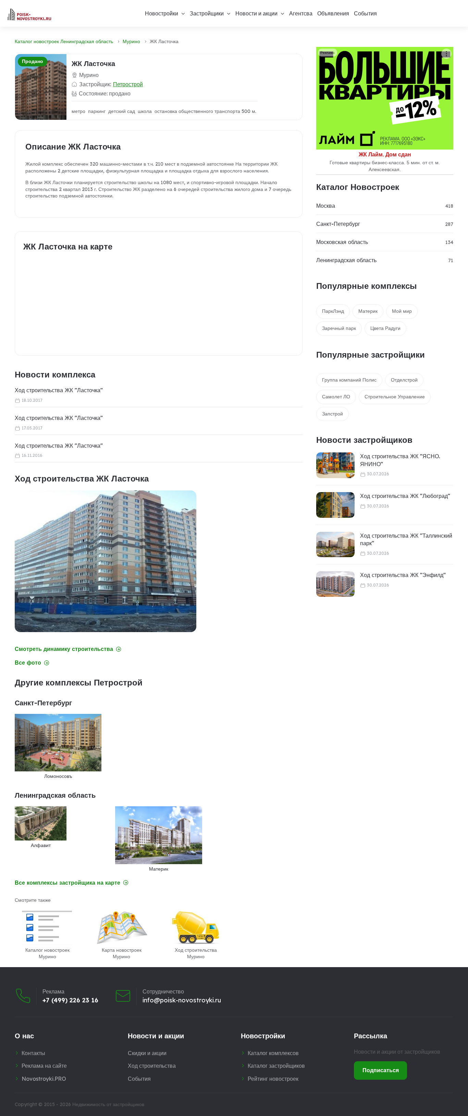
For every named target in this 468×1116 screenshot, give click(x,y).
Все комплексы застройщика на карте (67, 883)
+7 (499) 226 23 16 (70, 1000)
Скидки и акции (147, 1053)
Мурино (131, 41)
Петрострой (128, 84)
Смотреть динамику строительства (64, 649)
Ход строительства (152, 1065)
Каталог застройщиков (276, 1065)
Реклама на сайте (44, 1065)
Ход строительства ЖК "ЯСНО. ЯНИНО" (400, 460)
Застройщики (207, 13)
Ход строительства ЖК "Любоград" (405, 495)
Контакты (33, 1053)
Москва (325, 205)
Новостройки (161, 13)
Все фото (28, 662)
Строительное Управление (395, 397)
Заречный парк (339, 328)
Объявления (333, 13)
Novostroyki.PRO (44, 1078)
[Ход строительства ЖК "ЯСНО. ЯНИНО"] (335, 465)
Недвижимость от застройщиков (108, 1104)
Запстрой (332, 414)
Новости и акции (256, 13)
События (365, 13)
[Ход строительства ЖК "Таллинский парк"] (335, 544)
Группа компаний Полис (349, 380)
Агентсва (300, 13)
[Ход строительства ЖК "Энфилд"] (335, 584)
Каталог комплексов (273, 1053)
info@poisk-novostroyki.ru (182, 1000)
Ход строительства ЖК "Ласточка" (59, 390)
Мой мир (402, 311)
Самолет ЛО (336, 397)
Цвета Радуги (385, 328)
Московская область (342, 242)
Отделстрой (404, 380)
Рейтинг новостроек (273, 1078)
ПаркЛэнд (333, 311)
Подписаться (380, 1070)
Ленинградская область (346, 260)
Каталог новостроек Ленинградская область (64, 41)
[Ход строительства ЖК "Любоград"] (335, 505)
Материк (368, 311)
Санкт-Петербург (338, 223)
